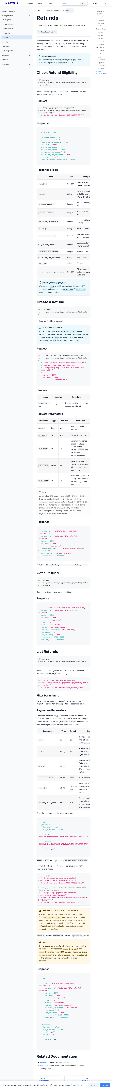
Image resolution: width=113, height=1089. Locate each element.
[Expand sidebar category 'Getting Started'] (29, 16)
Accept (105, 1085)
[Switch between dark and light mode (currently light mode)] (106, 3)
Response (101, 20)
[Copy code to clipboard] (87, 80)
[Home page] (39, 10)
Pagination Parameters (101, 64)
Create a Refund (101, 29)
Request (100, 17)
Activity (43, 1066)
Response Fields (101, 24)
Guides (30, 3)
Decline (93, 1085)
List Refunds (100, 54)
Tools (49, 3)
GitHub (95, 3)
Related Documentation (101, 73)
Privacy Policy (76, 1085)
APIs (40, 3)
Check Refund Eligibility (100, 13)
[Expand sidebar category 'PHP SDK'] (29, 60)
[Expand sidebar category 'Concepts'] (29, 55)
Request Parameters (101, 40)
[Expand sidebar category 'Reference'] (29, 64)
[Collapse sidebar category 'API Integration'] (29, 20)
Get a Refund (100, 47)
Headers (100, 35)
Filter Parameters (101, 58)
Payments (44, 1062)
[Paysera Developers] (12, 3)
